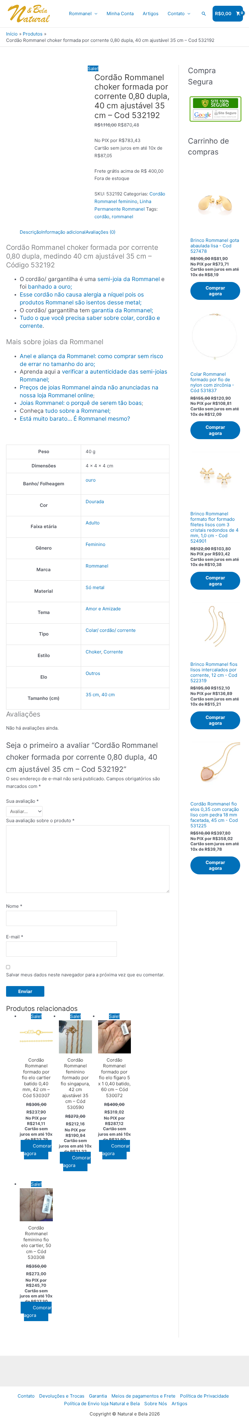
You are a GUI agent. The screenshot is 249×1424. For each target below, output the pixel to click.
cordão (101, 216)
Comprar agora (38, 1149)
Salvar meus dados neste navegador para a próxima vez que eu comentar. (85, 975)
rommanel (122, 216)
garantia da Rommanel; (122, 310)
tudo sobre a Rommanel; (78, 410)
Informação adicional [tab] (63, 232)
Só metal (95, 587)
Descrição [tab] (30, 232)
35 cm (92, 694)
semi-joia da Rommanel (128, 279)
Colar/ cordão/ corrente (111, 630)
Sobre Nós (155, 1403)
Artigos (151, 13)
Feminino (95, 544)
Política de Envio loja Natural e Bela (102, 1403)
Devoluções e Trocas (61, 1396)
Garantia (98, 1396)
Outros (93, 673)
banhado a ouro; (50, 286)
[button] (203, 13)
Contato (176, 13)
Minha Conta (120, 13)
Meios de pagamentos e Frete (143, 1396)
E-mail (14, 937)
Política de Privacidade (204, 1396)
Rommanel (80, 13)
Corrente (113, 652)
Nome (14, 906)
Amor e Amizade (103, 609)
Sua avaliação (22, 801)
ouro (91, 480)
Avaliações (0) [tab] (100, 232)
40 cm (108, 694)
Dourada (95, 501)
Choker (93, 652)
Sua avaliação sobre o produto (40, 820)
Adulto (93, 523)
